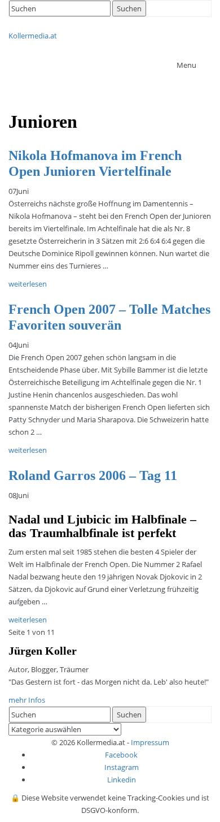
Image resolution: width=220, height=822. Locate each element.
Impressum (150, 742)
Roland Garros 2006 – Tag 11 (92, 475)
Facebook (121, 755)
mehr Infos (26, 700)
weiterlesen (27, 284)
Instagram (121, 767)
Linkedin (121, 780)
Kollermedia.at (32, 36)
